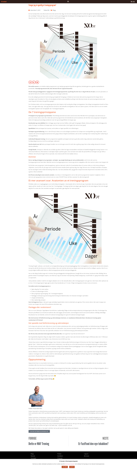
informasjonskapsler (69, 464)
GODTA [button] (72, 466)
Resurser (33, 456)
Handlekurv (60, 456)
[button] (68, 1)
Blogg (54, 10)
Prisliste (59, 454)
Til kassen (59, 458)
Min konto (86, 456)
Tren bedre (33, 458)
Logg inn (86, 454)
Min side (133, 2)
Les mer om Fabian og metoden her (39, 431)
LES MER (65, 466)
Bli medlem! (4, 2)
